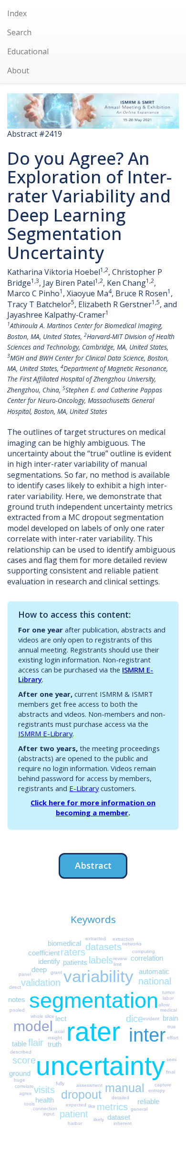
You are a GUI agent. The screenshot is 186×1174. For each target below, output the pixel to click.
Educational (28, 51)
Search (19, 32)
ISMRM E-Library (45, 733)
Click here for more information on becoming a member (93, 807)
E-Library (84, 788)
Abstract (93, 865)
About (18, 70)
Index (17, 13)
